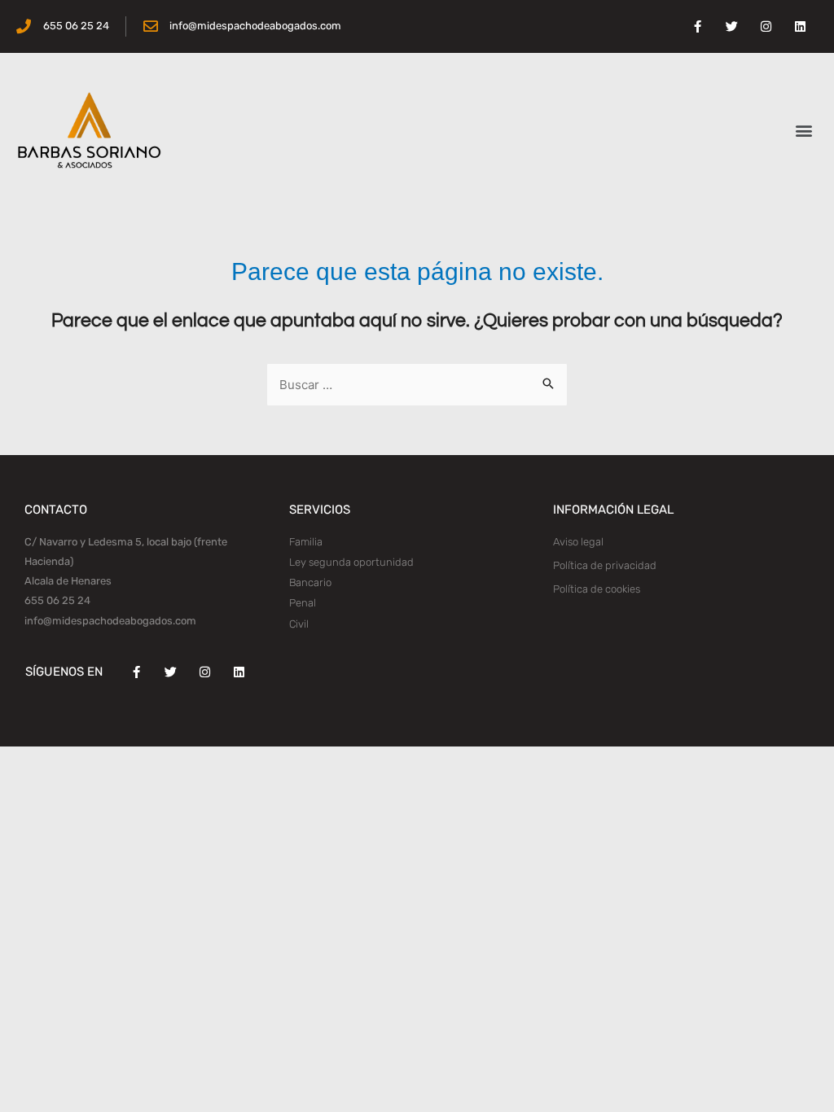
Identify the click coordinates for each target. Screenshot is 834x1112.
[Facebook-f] (698, 27)
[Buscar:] (417, 385)
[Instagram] (766, 27)
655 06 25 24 (57, 600)
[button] (804, 130)
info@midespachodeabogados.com (110, 621)
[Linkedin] (801, 27)
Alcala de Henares (68, 581)
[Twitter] (732, 27)
